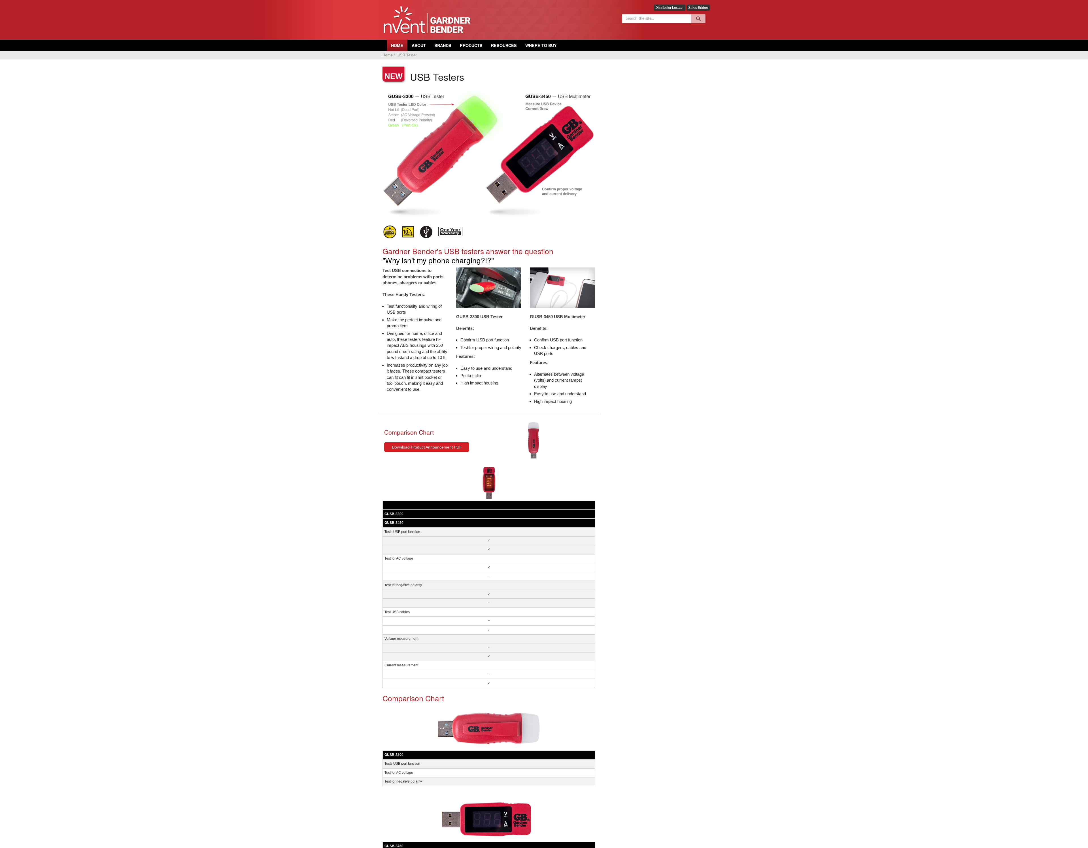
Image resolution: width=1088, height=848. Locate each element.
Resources (504, 45)
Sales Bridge (698, 8)
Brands (442, 45)
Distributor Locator (669, 8)
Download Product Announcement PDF (427, 447)
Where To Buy (541, 45)
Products (471, 45)
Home (387, 55)
